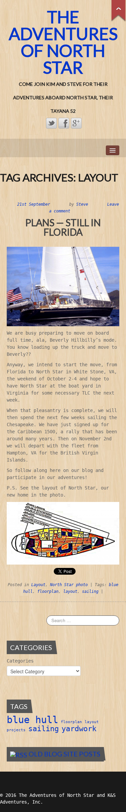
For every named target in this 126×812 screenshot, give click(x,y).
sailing (90, 591)
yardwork (78, 728)
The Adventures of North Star (63, 42)
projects (16, 730)
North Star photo (69, 584)
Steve (82, 204)
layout (70, 591)
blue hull (32, 719)
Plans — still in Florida (63, 227)
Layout (38, 584)
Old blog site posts (64, 754)
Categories (20, 661)
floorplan (47, 591)
